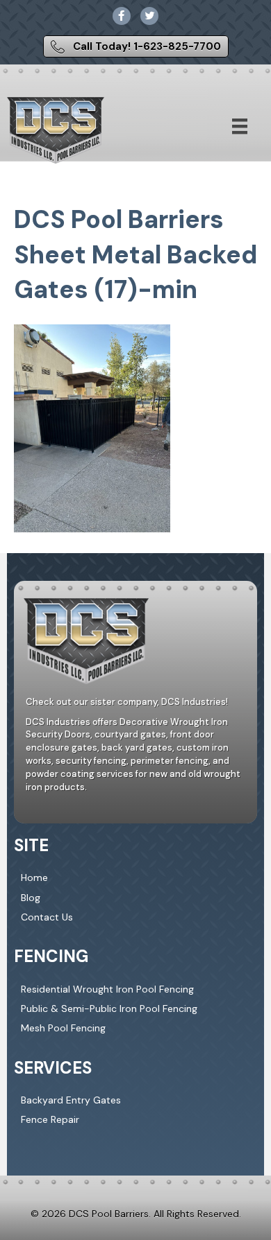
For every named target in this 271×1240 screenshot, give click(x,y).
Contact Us (47, 917)
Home (34, 877)
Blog (30, 897)
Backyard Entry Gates (71, 1100)
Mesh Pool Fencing (63, 1028)
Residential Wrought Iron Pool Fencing (107, 989)
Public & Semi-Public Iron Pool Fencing (109, 1008)
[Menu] (239, 126)
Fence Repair (50, 1119)
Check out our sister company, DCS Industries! (127, 702)
